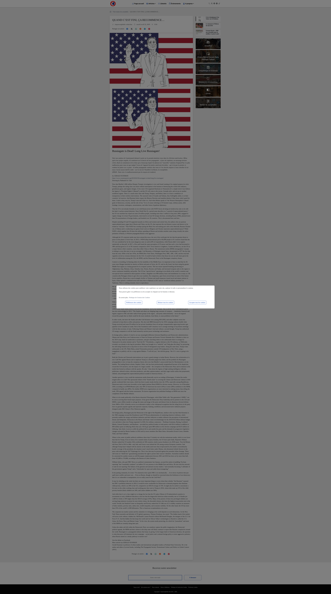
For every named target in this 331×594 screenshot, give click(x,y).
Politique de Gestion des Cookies (139, 297)
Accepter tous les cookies (197, 302)
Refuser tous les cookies (165, 302)
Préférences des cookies (133, 302)
